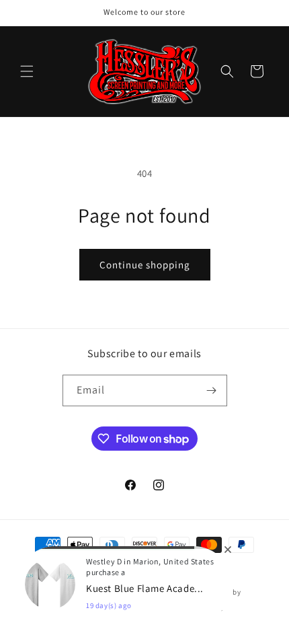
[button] (27, 71)
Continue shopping (144, 264)
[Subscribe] (211, 390)
